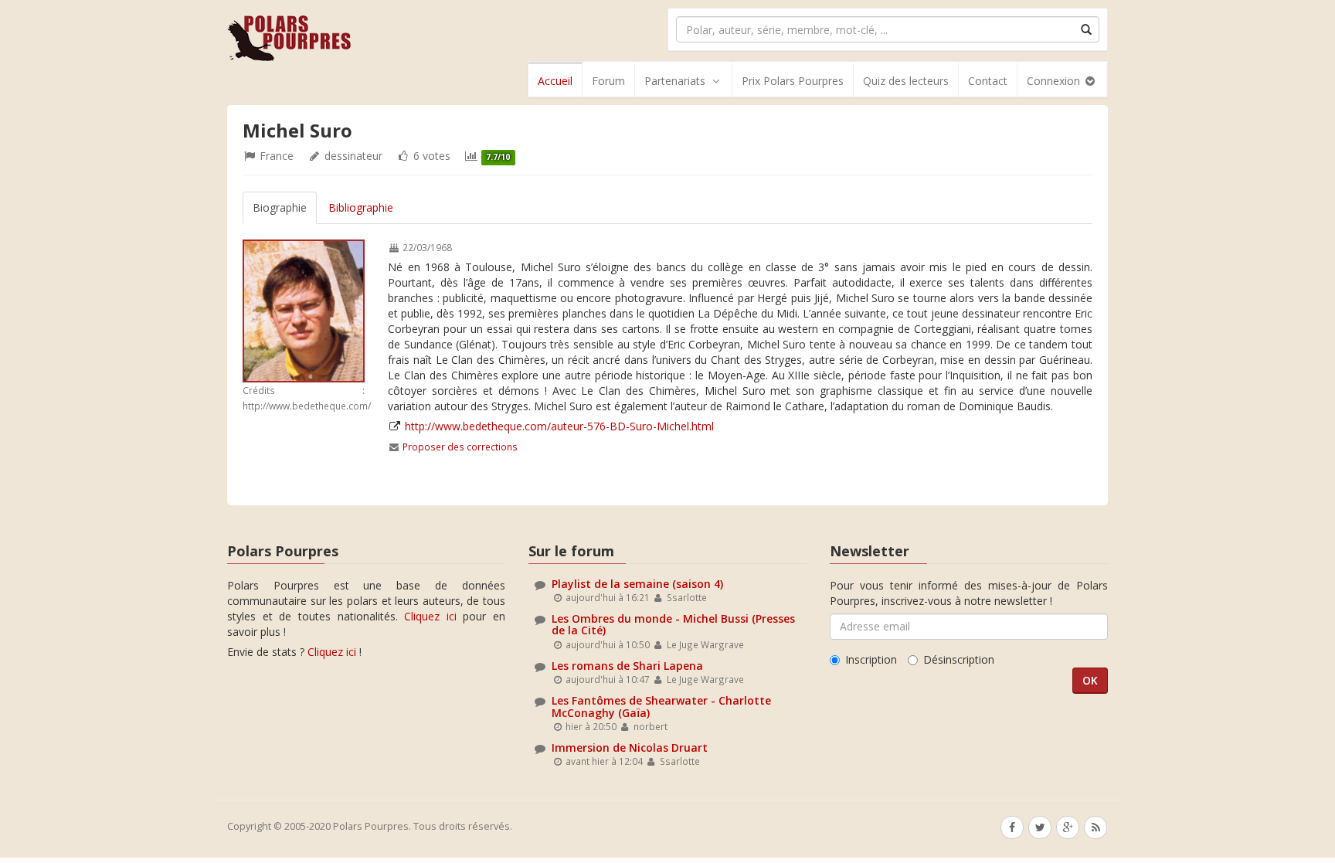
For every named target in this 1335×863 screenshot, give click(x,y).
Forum (608, 80)
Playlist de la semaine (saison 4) (637, 583)
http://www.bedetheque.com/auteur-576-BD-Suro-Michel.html (559, 426)
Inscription (871, 659)
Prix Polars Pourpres (793, 80)
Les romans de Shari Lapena (627, 665)
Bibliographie (360, 207)
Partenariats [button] (674, 80)
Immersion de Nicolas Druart (630, 747)
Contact (987, 80)
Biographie (280, 207)
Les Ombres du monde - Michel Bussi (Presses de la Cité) (673, 624)
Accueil (555, 80)
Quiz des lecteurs (906, 80)
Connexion (1055, 80)
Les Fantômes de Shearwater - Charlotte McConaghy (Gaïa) (661, 706)
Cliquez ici (430, 616)
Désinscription (958, 659)
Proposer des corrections (460, 446)
